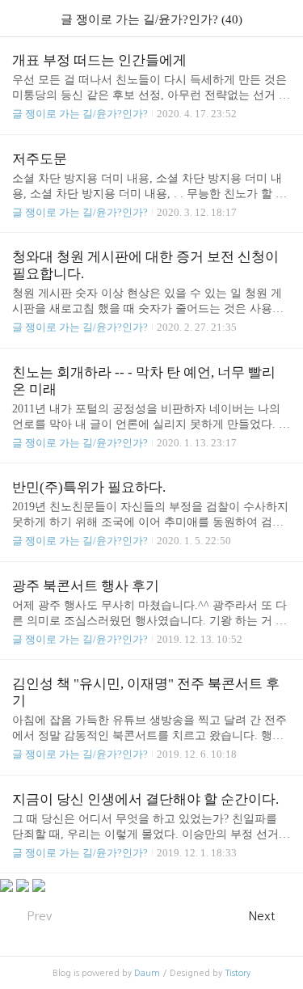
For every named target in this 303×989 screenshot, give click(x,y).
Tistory (237, 973)
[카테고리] (20, 18)
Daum (147, 973)
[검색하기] (283, 18)
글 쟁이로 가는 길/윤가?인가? (80, 114)
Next (262, 916)
